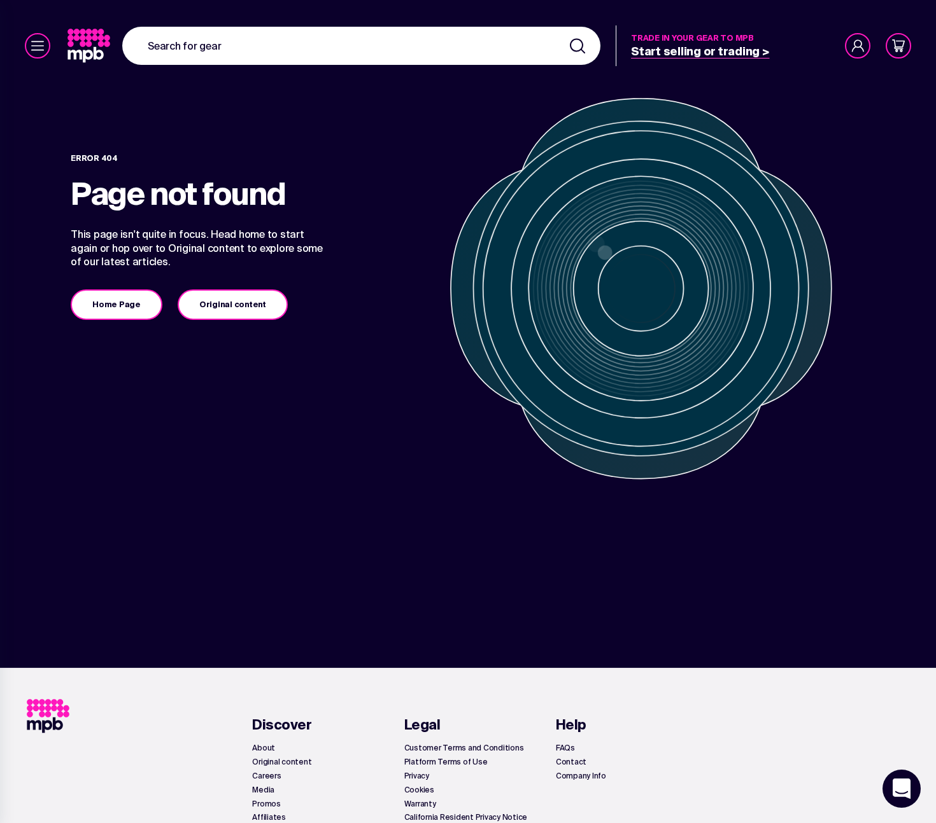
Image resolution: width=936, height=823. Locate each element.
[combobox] (361, 46)
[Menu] (37, 46)
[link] (90, 46)
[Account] (857, 46)
